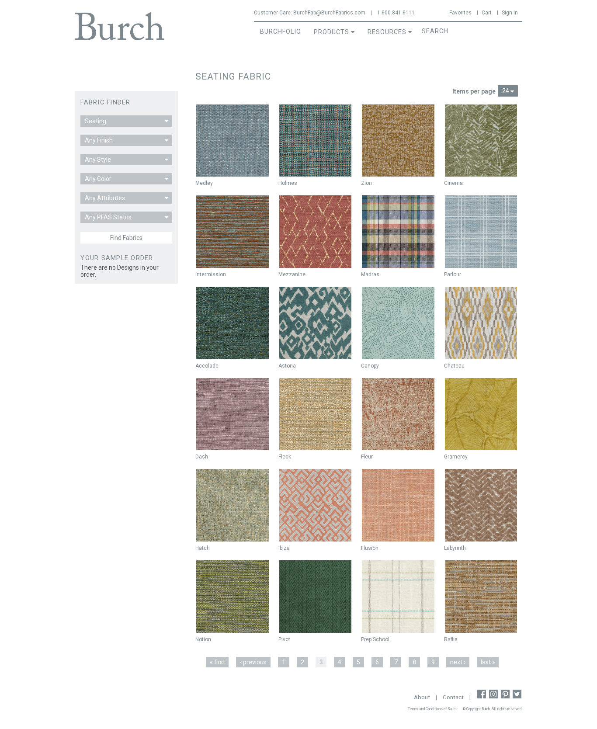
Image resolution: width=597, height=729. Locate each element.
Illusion (369, 548)
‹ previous (253, 662)
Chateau (454, 366)
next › (457, 662)
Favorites (460, 13)
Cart (487, 13)
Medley (204, 183)
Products (331, 32)
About (422, 697)
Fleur (367, 457)
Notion (203, 639)
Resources (387, 32)
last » (488, 662)
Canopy (370, 366)
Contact (453, 697)
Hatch (202, 548)
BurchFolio (280, 31)
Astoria (287, 366)
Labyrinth (455, 548)
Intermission (210, 274)
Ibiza (284, 548)
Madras (370, 274)
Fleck (284, 457)
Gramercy (456, 457)
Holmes (287, 183)
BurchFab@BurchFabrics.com (329, 13)
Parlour (452, 274)
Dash (201, 457)
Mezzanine (291, 274)
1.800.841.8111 (396, 13)
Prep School (375, 639)
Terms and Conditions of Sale (432, 709)
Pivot (284, 639)
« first (217, 662)
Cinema (453, 183)
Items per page (474, 91)
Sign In (510, 13)
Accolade (207, 366)
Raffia (451, 639)
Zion (366, 183)
